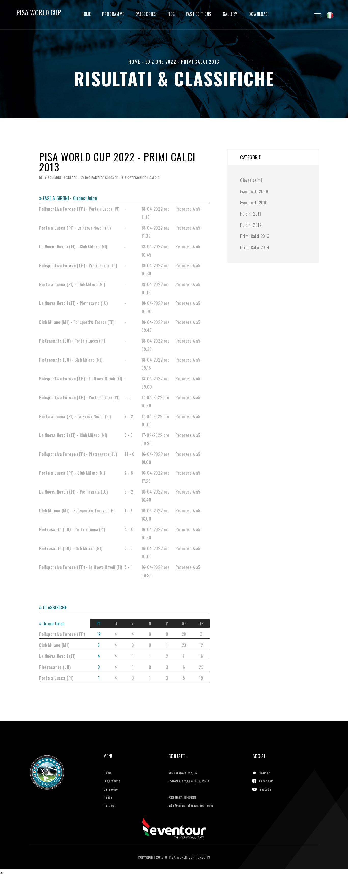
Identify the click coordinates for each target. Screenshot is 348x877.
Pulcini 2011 (250, 214)
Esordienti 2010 (254, 202)
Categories (146, 14)
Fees (171, 14)
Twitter (264, 772)
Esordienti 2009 (254, 191)
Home (86, 14)
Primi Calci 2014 (254, 247)
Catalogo (109, 805)
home (134, 61)
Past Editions (198, 14)
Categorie (110, 789)
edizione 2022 (160, 61)
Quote (107, 797)
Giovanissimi (251, 180)
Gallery (230, 14)
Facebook (266, 780)
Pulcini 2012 (251, 225)
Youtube (265, 789)
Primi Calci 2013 (254, 236)
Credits (203, 857)
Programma (112, 780)
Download (258, 14)
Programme (113, 14)
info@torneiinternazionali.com (190, 805)
